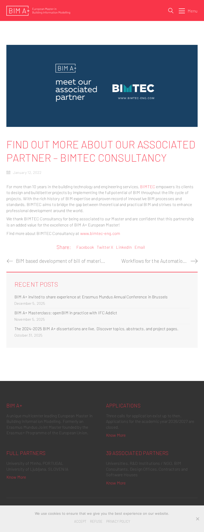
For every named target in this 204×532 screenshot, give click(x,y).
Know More (116, 434)
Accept (80, 521)
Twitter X (105, 247)
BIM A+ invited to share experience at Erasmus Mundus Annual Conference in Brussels (91, 296)
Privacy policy (118, 521)
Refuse (96, 521)
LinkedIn (124, 247)
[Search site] (170, 11)
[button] (188, 11)
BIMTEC (147, 186)
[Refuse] (197, 518)
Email (139, 247)
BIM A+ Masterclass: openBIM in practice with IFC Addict (65, 312)
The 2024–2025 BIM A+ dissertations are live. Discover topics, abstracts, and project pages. (96, 328)
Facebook (85, 247)
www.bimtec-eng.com (100, 233)
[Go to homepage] (38, 11)
